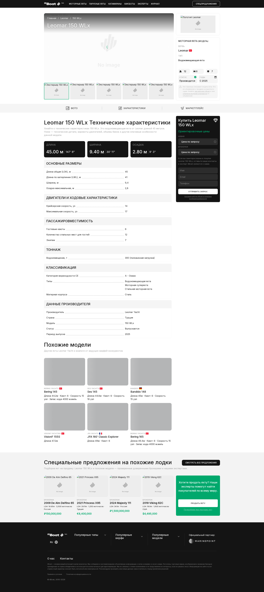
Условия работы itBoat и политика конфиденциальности (198, 197)
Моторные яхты (77, 4)
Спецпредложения (206, 4)
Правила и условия (54, 574)
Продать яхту (198, 503)
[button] (109, 47)
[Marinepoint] (202, 541)
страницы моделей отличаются (195, 94)
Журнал (155, 4)
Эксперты (143, 4)
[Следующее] (169, 47)
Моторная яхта (188, 41)
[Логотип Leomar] (198, 24)
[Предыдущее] (49, 47)
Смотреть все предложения (201, 462)
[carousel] (109, 55)
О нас (51, 558)
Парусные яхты (97, 4)
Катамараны (115, 4)
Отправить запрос (198, 191)
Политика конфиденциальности (78, 574)
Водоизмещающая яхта (191, 60)
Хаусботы (129, 4)
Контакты (66, 558)
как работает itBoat (202, 91)
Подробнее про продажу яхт (198, 509)
